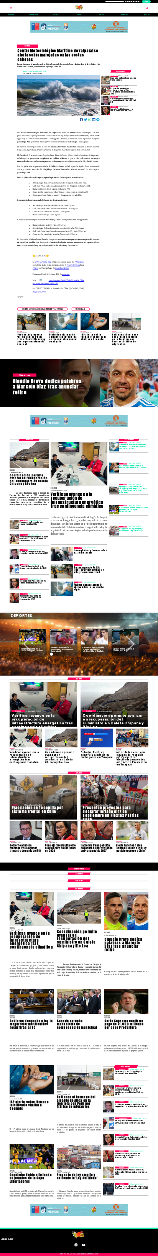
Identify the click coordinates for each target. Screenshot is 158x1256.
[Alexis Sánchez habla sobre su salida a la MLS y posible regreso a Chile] (108, 1172)
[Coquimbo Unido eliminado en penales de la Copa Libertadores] (114, 509)
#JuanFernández (62, 268)
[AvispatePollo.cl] (11, 9)
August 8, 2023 (39, 292)
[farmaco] (114, 468)
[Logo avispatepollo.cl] (79, 9)
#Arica (35, 268)
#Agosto (65, 274)
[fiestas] (105, 90)
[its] (114, 446)
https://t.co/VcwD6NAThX (59, 280)
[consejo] (105, 110)
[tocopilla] (105, 80)
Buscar (146, 1)
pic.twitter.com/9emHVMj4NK (45, 283)
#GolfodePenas (73, 265)
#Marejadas (79, 262)
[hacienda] (15, 598)
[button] (42, 309)
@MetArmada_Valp (43, 262)
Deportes (25, 630)
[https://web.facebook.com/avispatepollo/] (76, 1246)
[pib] (105, 100)
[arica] (114, 488)
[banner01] (79, 32)
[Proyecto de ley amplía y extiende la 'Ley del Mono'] (114, 530)
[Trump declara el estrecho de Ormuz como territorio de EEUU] (15, 568)
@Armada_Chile (77, 280)
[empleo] (108, 1189)
